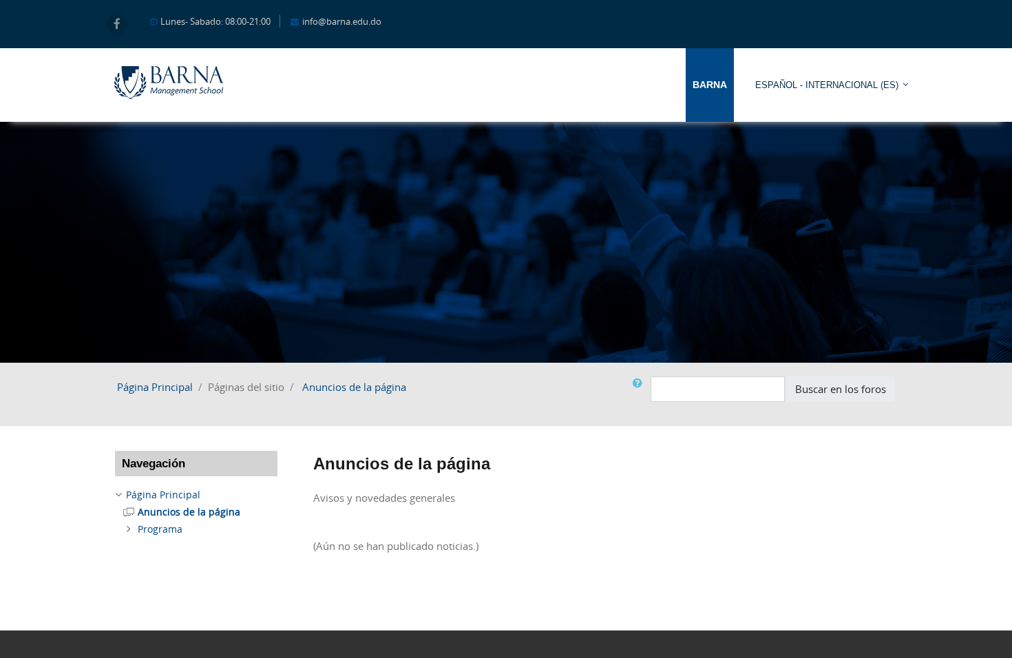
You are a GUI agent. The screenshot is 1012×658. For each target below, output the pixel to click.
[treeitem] (196, 494)
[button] (640, 389)
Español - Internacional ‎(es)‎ (826, 85)
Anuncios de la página (354, 387)
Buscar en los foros (840, 389)
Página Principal (155, 387)
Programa (160, 528)
